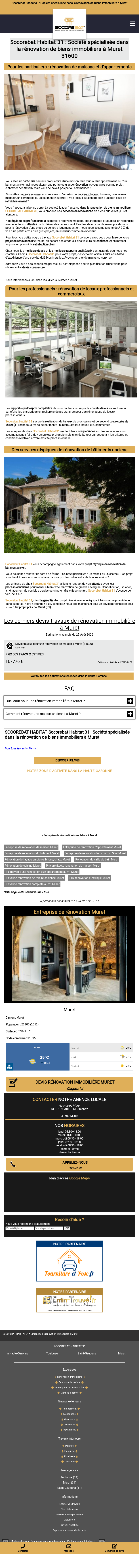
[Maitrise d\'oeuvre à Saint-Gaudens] (80, 1392)
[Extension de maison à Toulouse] (56, 1382)
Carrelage (70, 1461)
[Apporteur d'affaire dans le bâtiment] (5, 1541)
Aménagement (62, 1387)
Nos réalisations (69, 1509)
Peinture (69, 1445)
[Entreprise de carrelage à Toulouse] (62, 1461)
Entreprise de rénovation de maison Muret (31, 847)
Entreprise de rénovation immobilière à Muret (54, 1334)
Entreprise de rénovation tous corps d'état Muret (95, 853)
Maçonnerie (69, 1414)
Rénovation (63, 1376)
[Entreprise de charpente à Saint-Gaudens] (77, 1419)
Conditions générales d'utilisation (48, 1541)
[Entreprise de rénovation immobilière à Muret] (78, 38)
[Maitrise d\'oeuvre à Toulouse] (58, 1392)
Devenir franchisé (70, 1525)
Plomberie (69, 1456)
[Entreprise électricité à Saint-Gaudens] (76, 1451)
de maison (75, 1382)
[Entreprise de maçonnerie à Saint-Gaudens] (77, 1414)
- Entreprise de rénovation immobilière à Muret (69, 835)
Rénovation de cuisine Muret (23, 865)
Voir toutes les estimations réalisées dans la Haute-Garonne (68, 676)
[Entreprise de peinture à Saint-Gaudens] (75, 1445)
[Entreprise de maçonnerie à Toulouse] (61, 1414)
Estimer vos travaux (70, 1504)
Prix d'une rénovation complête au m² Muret (32, 884)
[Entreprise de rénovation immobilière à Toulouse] (55, 1376)
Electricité (69, 1451)
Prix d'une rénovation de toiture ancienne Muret (34, 878)
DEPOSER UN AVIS (67, 760)
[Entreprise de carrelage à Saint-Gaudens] (76, 1461)
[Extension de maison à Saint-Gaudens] (82, 1382)
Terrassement (69, 1408)
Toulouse (52, 1353)
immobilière (76, 1376)
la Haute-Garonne (17, 1353)
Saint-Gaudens (87, 1353)
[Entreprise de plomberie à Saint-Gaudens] (76, 1456)
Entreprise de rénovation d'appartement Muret (92, 847)
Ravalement (70, 1429)
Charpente (69, 1419)
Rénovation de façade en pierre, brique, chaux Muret (37, 859)
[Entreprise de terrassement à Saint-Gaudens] (78, 1408)
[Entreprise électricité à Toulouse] (62, 1451)
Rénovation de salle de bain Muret (96, 859)
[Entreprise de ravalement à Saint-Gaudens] (77, 1429)
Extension (64, 1382)
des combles (78, 1387)
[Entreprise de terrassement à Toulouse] (60, 1408)
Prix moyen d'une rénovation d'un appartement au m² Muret (42, 872)
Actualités (69, 1519)
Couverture (69, 1424)
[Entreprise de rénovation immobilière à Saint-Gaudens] (84, 1376)
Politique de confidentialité (81, 1541)
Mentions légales (20, 1541)
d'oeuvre (74, 1392)
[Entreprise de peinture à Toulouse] (63, 1445)
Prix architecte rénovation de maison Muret (73, 865)
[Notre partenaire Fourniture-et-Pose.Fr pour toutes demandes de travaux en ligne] (69, 1279)
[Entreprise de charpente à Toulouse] (62, 1419)
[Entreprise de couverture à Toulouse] (61, 1424)
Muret (73, 280)
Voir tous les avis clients (20, 748)
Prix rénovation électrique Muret (89, 878)
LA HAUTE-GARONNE (95, 771)
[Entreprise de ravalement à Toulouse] (61, 1429)
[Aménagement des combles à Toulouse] (52, 1387)
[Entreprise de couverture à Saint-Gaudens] (77, 1424)
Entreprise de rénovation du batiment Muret (32, 853)
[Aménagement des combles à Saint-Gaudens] (86, 1387)
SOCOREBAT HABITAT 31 (15, 1334)
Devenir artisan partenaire (69, 1514)
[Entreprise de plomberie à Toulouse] (62, 1456)
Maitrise (65, 1392)
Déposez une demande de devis (69, 1530)
